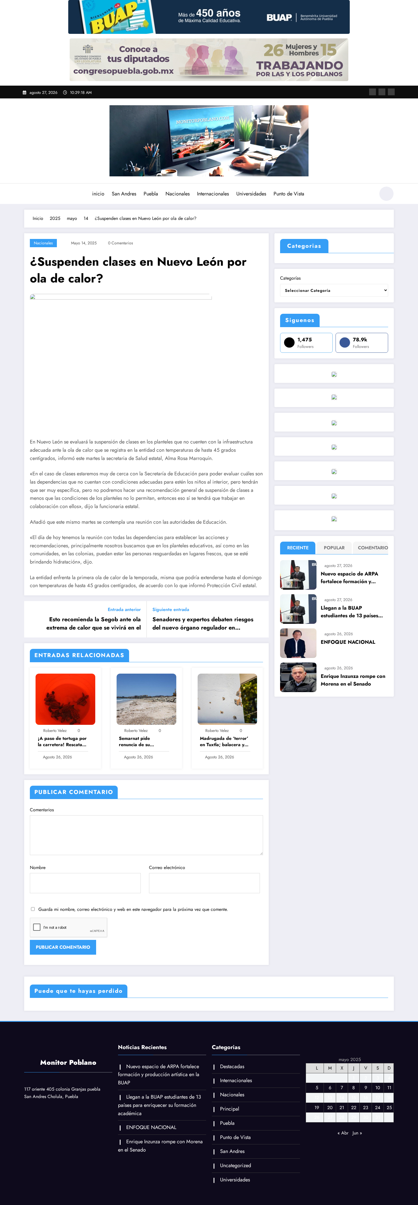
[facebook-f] (372, 91)
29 (353, 1117)
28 (341, 1117)
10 (377, 1087)
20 (330, 1107)
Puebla (151, 193)
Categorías (290, 278)
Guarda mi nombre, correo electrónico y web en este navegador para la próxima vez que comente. (133, 909)
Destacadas (232, 1066)
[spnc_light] (386, 194)
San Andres (124, 193)
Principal (229, 1109)
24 (377, 1107)
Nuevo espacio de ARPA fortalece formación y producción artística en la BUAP (350, 577)
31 (377, 1117)
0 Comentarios (120, 243)
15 (353, 1097)
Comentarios (42, 809)
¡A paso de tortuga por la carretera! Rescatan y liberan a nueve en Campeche (62, 741)
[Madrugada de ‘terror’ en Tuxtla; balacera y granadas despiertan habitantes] (227, 699)
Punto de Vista (289, 193)
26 (316, 1117)
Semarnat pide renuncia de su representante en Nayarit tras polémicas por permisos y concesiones (142, 741)
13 (330, 1097)
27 (330, 1117)
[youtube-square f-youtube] (391, 91)
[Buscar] (368, 194)
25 (389, 1107)
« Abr (343, 1133)
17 (378, 1097)
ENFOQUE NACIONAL (348, 642)
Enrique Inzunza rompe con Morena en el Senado (353, 680)
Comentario (372, 547)
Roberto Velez (55, 730)
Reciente (298, 547)
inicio (98, 193)
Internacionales (213, 193)
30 (366, 1117)
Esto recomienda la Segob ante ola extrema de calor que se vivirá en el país (93, 624)
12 (316, 1097)
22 (353, 1107)
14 (342, 1097)
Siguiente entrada (170, 609)
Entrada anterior (124, 609)
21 (342, 1107)
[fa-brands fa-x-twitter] (381, 91)
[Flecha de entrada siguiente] (260, 619)
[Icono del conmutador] (28, 194)
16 (365, 1097)
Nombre (37, 867)
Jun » (357, 1133)
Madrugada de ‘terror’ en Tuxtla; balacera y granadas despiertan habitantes (224, 741)
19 (316, 1107)
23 (365, 1107)
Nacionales (177, 193)
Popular (334, 547)
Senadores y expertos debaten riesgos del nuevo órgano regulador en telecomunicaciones (202, 624)
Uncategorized (235, 1165)
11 (389, 1087)
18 (389, 1097)
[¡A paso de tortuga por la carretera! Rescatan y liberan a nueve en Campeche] (65, 699)
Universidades (251, 193)
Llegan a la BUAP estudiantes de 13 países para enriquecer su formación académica (349, 612)
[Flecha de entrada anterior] (32, 619)
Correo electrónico (167, 867)
